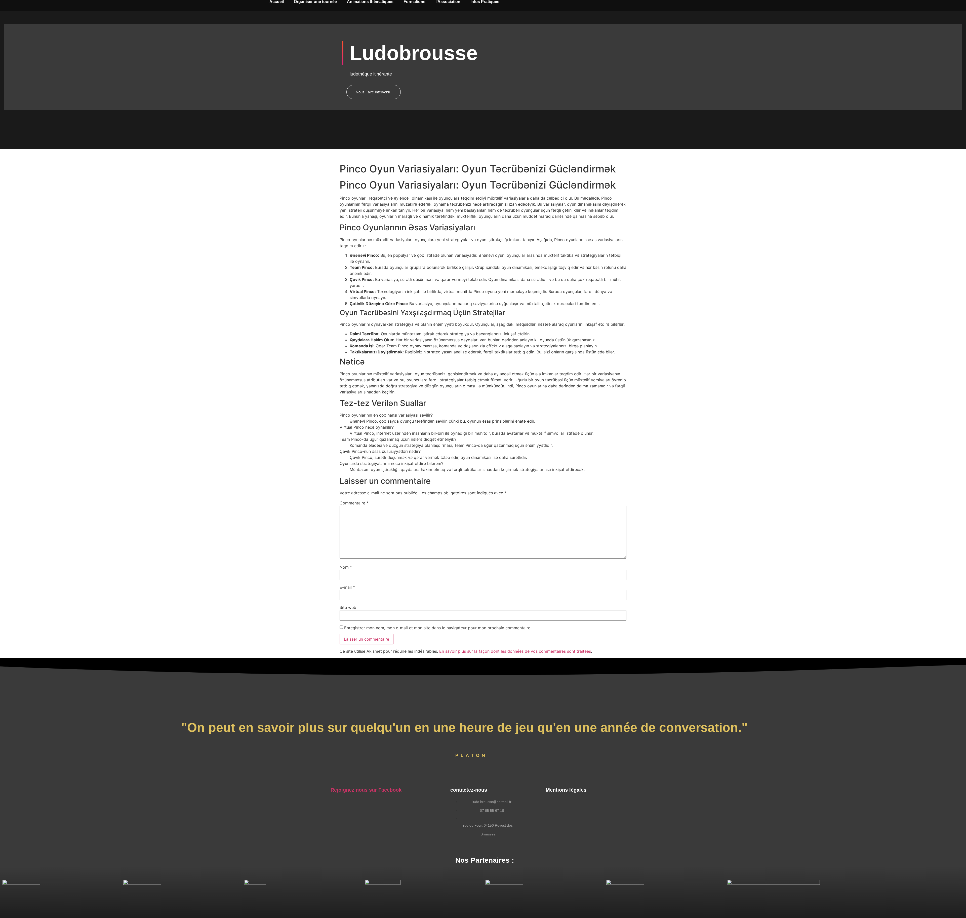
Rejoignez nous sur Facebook (366, 790)
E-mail (347, 587)
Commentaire (354, 503)
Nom (346, 567)
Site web (348, 607)
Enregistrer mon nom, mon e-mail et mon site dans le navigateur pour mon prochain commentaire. (437, 628)
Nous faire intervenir (373, 92)
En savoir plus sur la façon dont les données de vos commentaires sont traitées (515, 651)
